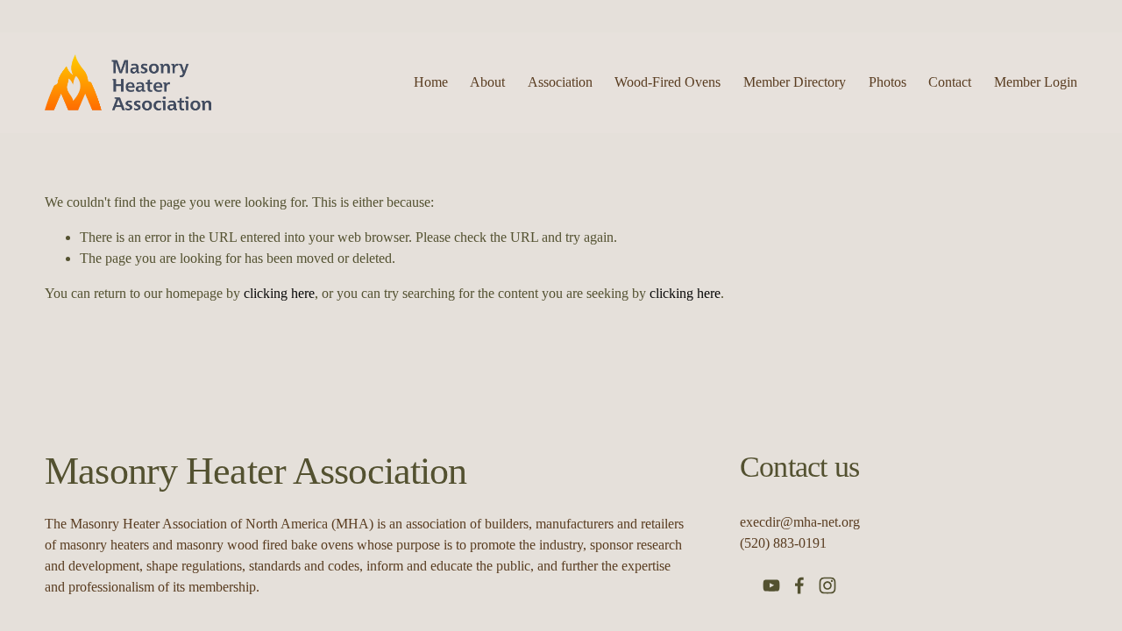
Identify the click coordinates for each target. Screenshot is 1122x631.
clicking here (279, 293)
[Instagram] (827, 585)
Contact (949, 81)
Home (431, 81)
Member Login (1035, 81)
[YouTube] (771, 585)
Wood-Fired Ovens (667, 81)
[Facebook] (799, 585)
